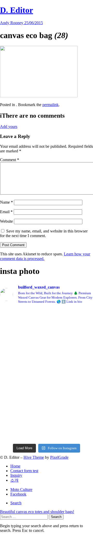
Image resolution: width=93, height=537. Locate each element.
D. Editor (16, 10)
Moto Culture (21, 489)
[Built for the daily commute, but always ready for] (46, 383)
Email (6, 212)
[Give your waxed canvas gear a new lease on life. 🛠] (46, 409)
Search (15, 503)
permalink (50, 104)
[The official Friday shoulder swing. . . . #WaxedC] (46, 364)
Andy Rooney (12, 23)
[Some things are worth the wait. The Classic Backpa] (46, 319)
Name (6, 202)
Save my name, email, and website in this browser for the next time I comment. (44, 233)
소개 (14, 480)
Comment (9, 160)
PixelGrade (59, 457)
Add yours (8, 126)
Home (15, 466)
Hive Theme (34, 457)
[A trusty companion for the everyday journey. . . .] (46, 432)
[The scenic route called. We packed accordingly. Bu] (46, 342)
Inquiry (16, 475)
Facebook (18, 494)
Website (6, 221)
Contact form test (24, 471)
